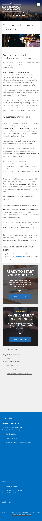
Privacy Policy (35, 512)
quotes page (20, 256)
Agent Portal (6, 481)
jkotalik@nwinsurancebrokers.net (19, 373)
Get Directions (12, 365)
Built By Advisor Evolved (21, 514)
